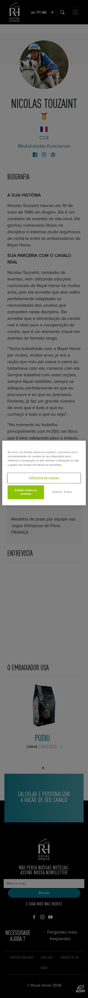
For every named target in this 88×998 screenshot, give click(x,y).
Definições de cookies (44, 478)
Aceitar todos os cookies (26, 492)
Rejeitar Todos (62, 492)
